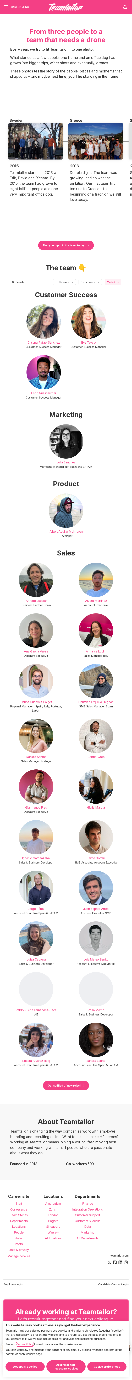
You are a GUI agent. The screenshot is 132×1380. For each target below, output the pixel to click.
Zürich (53, 1209)
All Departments (87, 1238)
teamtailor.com (119, 1255)
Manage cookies (18, 1256)
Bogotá (53, 1221)
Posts (19, 1244)
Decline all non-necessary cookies (66, 1366)
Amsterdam (53, 1203)
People (19, 1232)
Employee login (13, 1284)
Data (87, 1226)
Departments (19, 1221)
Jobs (18, 1238)
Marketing (66, 414)
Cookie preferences (107, 1366)
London (53, 1215)
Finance (87, 1203)
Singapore (53, 1226)
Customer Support (87, 1215)
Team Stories (19, 1215)
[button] (125, 7)
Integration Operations (87, 1209)
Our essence (18, 1209)
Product (66, 484)
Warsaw (53, 1232)
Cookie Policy (24, 1344)
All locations (53, 1238)
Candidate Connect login (113, 1284)
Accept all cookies (25, 1366)
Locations (19, 1226)
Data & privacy (19, 1250)
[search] (33, 282)
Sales (66, 553)
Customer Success (66, 295)
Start (18, 1203)
